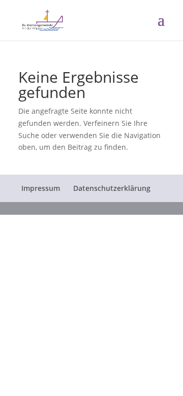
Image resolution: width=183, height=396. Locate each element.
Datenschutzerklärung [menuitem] (111, 188)
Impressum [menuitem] (40, 188)
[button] (161, 26)
